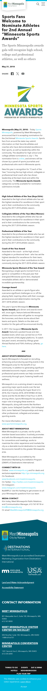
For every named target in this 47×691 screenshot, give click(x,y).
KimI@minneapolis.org (12, 507)
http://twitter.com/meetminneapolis (27, 482)
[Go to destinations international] (16, 548)
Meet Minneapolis (14, 611)
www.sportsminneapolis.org (14, 424)
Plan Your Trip (23, 674)
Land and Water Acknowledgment (18, 582)
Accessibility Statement (13, 587)
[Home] (14, 4)
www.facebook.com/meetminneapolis (18, 479)
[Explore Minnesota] (12, 571)
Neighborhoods (28, 671)
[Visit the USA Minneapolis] (34, 571)
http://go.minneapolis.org (32, 473)
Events (24, 667)
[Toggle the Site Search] (38, 3)
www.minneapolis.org (18, 470)
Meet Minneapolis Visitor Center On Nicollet (20, 628)
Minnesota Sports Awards (27, 138)
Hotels (14, 671)
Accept (23, 686)
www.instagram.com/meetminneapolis (19, 488)
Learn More (25, 682)
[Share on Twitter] (17, 73)
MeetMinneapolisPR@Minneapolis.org (27, 510)
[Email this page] (22, 73)
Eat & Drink (36, 667)
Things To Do (11, 667)
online (21, 158)
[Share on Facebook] (12, 73)
